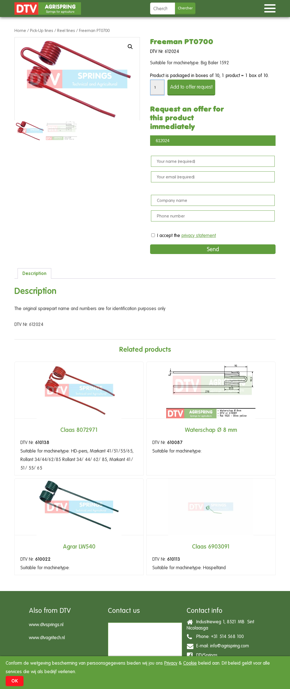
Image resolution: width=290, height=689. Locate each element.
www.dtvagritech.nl (47, 637)
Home (20, 30)
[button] (130, 47)
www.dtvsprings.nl (46, 624)
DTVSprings (205, 655)
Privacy (170, 663)
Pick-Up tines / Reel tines (52, 30)
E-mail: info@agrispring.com (221, 645)
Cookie (190, 663)
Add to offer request (191, 87)
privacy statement (199, 235)
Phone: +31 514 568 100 (218, 636)
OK (14, 681)
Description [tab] (34, 273)
